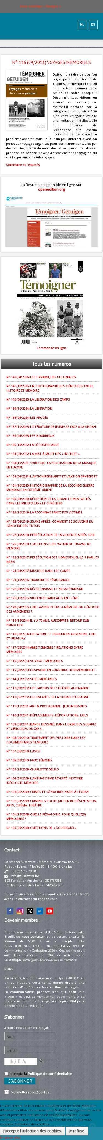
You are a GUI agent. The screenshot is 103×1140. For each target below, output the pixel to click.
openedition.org (51, 189)
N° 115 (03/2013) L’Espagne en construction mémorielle (50, 670)
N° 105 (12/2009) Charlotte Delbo (32, 769)
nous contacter (33, 936)
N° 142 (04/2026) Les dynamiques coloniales (41, 377)
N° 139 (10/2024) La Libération (29, 408)
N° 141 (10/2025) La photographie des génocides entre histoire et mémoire (49, 388)
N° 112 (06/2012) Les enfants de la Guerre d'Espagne (47, 697)
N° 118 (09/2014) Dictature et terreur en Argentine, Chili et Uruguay (51, 636)
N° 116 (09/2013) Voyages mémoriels (34, 661)
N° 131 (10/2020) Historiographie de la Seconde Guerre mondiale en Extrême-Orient (50, 487)
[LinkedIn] (40, 911)
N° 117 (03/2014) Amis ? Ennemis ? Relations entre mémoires (44, 649)
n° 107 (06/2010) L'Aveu (23, 751)
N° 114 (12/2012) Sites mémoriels (31, 679)
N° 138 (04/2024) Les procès (27, 417)
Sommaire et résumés (23, 165)
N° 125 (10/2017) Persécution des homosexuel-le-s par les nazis (52, 559)
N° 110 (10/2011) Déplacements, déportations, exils (47, 715)
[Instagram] (20, 911)
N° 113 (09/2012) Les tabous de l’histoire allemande (47, 688)
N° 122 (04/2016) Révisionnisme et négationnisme (44, 589)
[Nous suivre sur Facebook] (10, 911)
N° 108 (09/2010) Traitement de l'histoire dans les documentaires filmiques (45, 740)
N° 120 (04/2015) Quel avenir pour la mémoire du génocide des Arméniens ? (52, 609)
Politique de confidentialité (50, 1073)
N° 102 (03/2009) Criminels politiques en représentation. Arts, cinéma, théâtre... (51, 803)
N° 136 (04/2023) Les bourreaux (30, 436)
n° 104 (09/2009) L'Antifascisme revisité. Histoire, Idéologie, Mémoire (44, 780)
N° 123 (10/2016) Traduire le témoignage (38, 580)
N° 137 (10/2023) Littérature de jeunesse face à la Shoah (51, 426)
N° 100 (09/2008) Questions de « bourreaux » (41, 828)
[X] (30, 911)
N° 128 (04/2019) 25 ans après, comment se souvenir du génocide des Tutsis (49, 523)
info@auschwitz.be (25, 876)
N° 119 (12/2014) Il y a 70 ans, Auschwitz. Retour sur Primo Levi (47, 622)
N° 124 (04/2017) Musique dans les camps (38, 571)
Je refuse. (77, 1130)
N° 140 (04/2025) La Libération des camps (38, 399)
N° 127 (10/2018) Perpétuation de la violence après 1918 (50, 535)
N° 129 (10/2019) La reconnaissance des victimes (44, 512)
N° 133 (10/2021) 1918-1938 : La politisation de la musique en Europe (51, 465)
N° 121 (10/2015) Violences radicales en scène (42, 598)
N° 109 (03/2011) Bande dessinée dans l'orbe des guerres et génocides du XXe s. (51, 726)
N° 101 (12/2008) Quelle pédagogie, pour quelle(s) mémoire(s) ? (46, 816)
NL (82, 24)
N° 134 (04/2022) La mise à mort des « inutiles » (43, 454)
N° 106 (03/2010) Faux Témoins (29, 760)
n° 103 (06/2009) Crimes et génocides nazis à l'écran (47, 792)
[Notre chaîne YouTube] (50, 911)
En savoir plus (10, 1137)
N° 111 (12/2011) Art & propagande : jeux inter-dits (46, 706)
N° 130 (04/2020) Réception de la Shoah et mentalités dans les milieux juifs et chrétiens (48, 501)
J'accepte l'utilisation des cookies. (32, 1130)
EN (93, 24)
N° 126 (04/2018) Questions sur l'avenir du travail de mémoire (48, 546)
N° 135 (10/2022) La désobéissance (32, 445)
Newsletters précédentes (29, 1092)
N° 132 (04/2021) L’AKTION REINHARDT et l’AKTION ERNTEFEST (51, 476)
